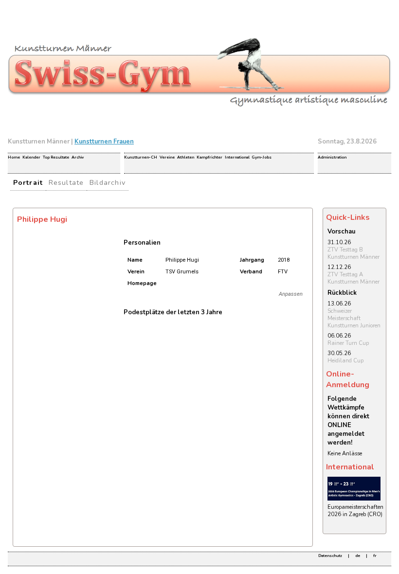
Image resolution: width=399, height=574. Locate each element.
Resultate (66, 182)
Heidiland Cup (345, 360)
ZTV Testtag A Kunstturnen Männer (353, 278)
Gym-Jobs (262, 157)
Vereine (167, 157)
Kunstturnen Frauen (104, 141)
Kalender (31, 157)
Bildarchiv (108, 182)
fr (375, 555)
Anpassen (291, 294)
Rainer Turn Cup (348, 343)
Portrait (28, 182)
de (357, 555)
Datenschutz (330, 555)
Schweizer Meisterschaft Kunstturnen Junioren (354, 318)
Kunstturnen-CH (140, 157)
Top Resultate (56, 157)
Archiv (78, 157)
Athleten (185, 157)
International (237, 157)
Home (14, 157)
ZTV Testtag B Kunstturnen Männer (353, 253)
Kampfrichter (209, 157)
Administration (332, 157)
